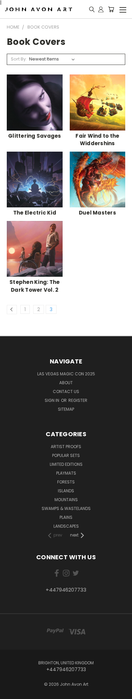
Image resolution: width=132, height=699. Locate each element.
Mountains (66, 499)
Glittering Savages (34, 135)
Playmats (66, 473)
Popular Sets (66, 455)
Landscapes (66, 526)
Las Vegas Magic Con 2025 (66, 374)
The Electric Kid (34, 212)
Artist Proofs (66, 446)
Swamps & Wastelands (66, 508)
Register (77, 400)
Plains (66, 517)
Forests (66, 482)
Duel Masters (97, 212)
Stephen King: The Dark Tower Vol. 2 (34, 285)
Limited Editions (66, 464)
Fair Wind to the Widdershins (97, 139)
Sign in (52, 400)
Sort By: (19, 59)
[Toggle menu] (122, 8)
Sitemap (66, 409)
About (66, 383)
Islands (66, 491)
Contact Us (66, 391)
